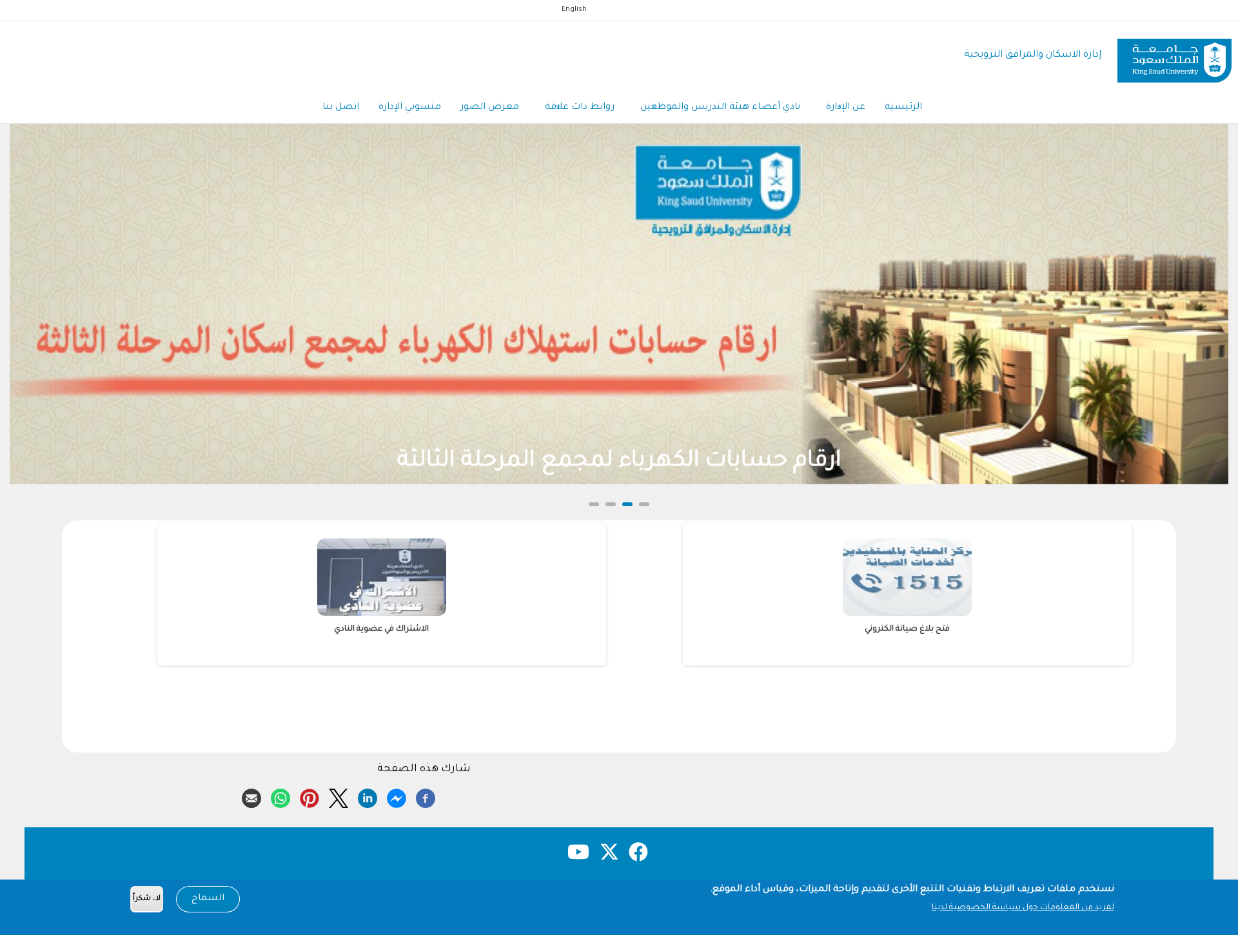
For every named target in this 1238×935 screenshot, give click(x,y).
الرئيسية (903, 108)
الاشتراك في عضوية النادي (986, 629)
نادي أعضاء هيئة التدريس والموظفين (720, 108)
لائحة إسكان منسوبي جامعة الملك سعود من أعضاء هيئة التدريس (745, 462)
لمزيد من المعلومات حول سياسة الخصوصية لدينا (1023, 907)
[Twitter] (338, 796)
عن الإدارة (845, 108)
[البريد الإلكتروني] (251, 796)
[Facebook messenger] (396, 796)
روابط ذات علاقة (579, 108)
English (574, 10)
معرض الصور (489, 108)
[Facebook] (425, 796)
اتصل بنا (340, 108)
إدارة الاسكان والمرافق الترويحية (1032, 55)
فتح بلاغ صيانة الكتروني (461, 629)
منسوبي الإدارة (409, 108)
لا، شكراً (147, 899)
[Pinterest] (309, 796)
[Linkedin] (367, 796)
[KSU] (1174, 56)
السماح (208, 899)
